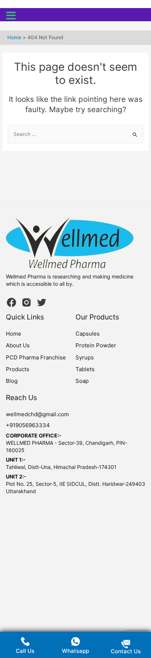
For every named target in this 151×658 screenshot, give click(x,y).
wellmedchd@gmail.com (37, 414)
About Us (18, 345)
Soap (82, 380)
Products (17, 369)
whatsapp (75, 650)
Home (13, 333)
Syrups (85, 357)
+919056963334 (28, 425)
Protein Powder (96, 345)
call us (25, 650)
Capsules (88, 333)
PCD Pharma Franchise (36, 357)
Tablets (85, 369)
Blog (12, 380)
